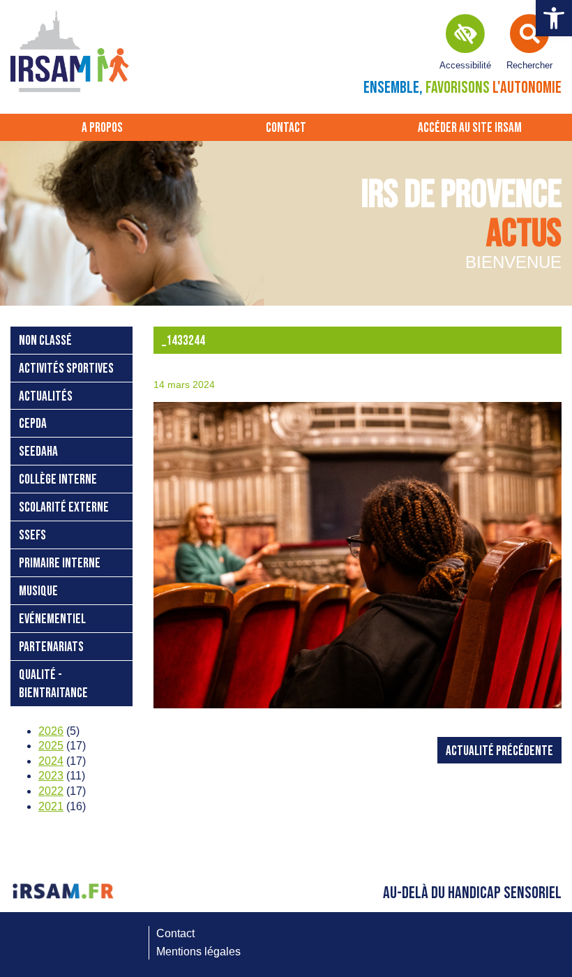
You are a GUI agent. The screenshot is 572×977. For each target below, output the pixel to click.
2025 (50, 746)
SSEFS (32, 536)
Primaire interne (59, 563)
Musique (38, 591)
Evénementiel (52, 619)
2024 (50, 761)
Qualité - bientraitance (53, 684)
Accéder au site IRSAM (470, 128)
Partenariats (51, 647)
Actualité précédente (499, 751)
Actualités (46, 397)
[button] (554, 18)
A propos (102, 128)
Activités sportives (66, 369)
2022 (50, 791)
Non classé (45, 341)
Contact (286, 128)
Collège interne (58, 480)
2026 (50, 731)
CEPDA (33, 424)
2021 (50, 806)
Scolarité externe (64, 508)
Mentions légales (198, 951)
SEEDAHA (38, 452)
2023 (50, 776)
